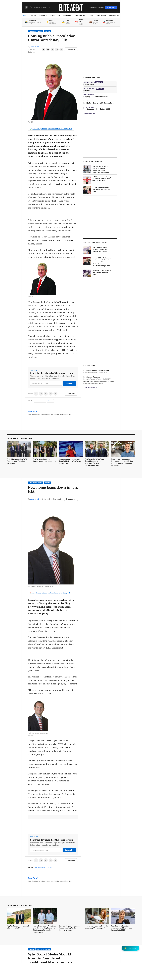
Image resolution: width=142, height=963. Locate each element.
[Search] (31, 7)
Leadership (43, 15)
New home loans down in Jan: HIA (53, 489)
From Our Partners (93, 161)
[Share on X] (52, 49)
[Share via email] (57, 49)
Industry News (35, 31)
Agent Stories (67, 15)
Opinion (52, 15)
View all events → (89, 113)
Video (91, 15)
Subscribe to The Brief (96, 7)
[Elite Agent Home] (71, 7)
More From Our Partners (19, 438)
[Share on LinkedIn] (48, 49)
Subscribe (69, 383)
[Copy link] (61, 49)
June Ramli (34, 47)
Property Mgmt (101, 15)
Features (33, 15)
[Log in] (26, 7)
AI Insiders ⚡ (111, 7)
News (25, 15)
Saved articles (114, 15)
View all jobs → (90, 387)
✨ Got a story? (130, 948)
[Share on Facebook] (43, 49)
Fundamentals (80, 15)
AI (59, 15)
